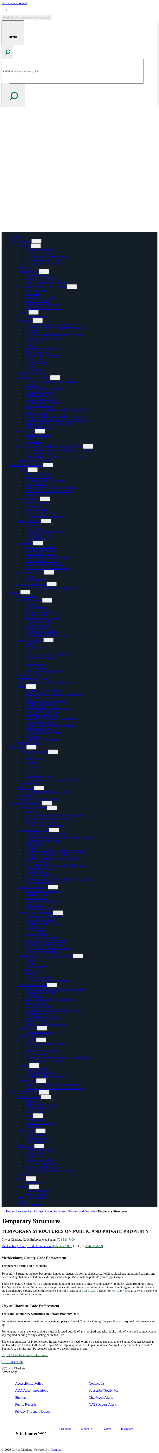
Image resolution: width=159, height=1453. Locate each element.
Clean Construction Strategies (43, 937)
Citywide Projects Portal (32, 985)
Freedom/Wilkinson (37, 908)
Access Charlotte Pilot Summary (45, 1043)
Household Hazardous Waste (42, 618)
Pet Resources (25, 1146)
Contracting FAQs (36, 934)
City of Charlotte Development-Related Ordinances (56, 865)
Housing (22, 469)
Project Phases (33, 996)
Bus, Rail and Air (27, 596)
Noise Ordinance (35, 290)
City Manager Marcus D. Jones (44, 263)
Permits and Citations (38, 1150)
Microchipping (34, 1119)
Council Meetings (28, 271)
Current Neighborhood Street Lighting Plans (52, 588)
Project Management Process (42, 1017)
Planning (30, 960)
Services (14, 592)
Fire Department (27, 783)
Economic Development (32, 808)
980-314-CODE (62, 1246)
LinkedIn (86, 1428)
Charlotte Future (27, 1028)
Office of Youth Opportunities (43, 388)
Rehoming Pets (34, 1153)
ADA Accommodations (31, 1390)
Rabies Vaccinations (37, 1138)
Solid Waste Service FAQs (41, 632)
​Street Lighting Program (32, 584)
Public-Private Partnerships (41, 822)
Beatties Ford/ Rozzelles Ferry (43, 901)
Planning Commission (38, 977)
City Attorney (33, 370)
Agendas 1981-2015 (37, 301)
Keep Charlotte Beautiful (40, 550)
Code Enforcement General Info (44, 516)
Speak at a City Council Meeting (45, 282)
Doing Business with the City (35, 913)
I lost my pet (32, 1126)
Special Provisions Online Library (45, 916)
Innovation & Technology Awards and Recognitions (57, 1057)
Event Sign (31, 697)
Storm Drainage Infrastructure (43, 672)
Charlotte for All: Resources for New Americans (54, 416)
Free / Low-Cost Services (40, 1164)
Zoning (29, 963)
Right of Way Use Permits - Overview (48, 708)
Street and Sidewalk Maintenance (45, 532)
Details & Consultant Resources (44, 944)
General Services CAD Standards (45, 941)
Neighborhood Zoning (38, 477)
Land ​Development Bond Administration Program (55, 858)
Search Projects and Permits (42, 841)
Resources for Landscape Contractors (48, 948)
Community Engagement (40, 554)
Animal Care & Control (23, 1092)
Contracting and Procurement (43, 338)
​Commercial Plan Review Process (45, 834)
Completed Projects (37, 1020)
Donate (21, 1178)
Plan (27, 769)
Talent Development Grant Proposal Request (52, 1084)
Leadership (24, 246)
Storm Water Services (30, 640)
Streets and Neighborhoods (25, 465)
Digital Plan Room (36, 872)
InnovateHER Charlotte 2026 (43, 1061)
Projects (30, 661)
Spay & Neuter (34, 1134)
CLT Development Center (33, 830)
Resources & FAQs (37, 1069)
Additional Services (37, 628)
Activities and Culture (30, 572)
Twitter (106, 1428)
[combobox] (27, 17)
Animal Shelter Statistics (32, 1197)
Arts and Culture (35, 579)
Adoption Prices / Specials (41, 1104)
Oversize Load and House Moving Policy (50, 725)
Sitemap (21, 1397)
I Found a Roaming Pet (39, 1123)
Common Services (36, 967)
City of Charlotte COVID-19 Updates (48, 792)
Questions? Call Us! (37, 848)
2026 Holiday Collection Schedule (46, 635)
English (37, 9)
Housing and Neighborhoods (42, 349)
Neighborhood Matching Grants (44, 564)
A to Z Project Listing (38, 1006)
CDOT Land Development (41, 704)
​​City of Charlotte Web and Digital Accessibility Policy (50, 446)
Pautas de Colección (37, 625)
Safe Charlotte (26, 795)
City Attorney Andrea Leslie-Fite (45, 256)
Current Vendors (35, 930)
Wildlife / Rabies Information (42, 1167)
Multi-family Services (38, 611)
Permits (21, 686)
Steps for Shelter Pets (30, 1204)
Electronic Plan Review (39, 869)
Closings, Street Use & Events (43, 690)
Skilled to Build (26, 1080)
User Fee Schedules (37, 862)
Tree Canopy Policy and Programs (46, 981)
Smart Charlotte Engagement (42, 1050)
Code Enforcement (28, 499)
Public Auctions (34, 927)
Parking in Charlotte (29, 675)
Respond (30, 773)
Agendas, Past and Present (41, 279)
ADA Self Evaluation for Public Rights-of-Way (54, 457)
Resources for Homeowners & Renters (48, 491)
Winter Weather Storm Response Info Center (52, 780)
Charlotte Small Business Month (44, 825)
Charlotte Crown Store (31, 373)
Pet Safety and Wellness (39, 1160)
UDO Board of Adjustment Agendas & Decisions (55, 409)
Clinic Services (26, 1131)
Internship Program (36, 316)
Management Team (36, 1194)
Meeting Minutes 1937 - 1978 (43, 308)
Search (6, 71)
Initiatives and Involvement (33, 377)
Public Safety (17, 747)
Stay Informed (33, 766)
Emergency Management (32, 752)
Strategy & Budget (36, 363)
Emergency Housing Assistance (44, 480)
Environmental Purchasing (41, 951)
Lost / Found (25, 1115)
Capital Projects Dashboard (41, 1013)
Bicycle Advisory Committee (42, 402)
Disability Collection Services (43, 614)
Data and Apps (34, 647)
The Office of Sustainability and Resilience (51, 381)
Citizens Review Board (39, 392)
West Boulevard (34, 905)
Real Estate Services (37, 494)
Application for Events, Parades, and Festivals (53, 694)
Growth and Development (25, 803)
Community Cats (35, 1141)
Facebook (65, 1428)
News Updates (26, 431)
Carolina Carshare (36, 539)
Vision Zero (32, 385)
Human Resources (36, 352)
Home (10, 1211)
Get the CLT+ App (36, 438)
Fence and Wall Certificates (41, 711)
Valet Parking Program (39, 729)
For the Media (33, 442)
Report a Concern (36, 665)
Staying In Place (35, 484)
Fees (27, 651)
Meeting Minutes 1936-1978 (42, 304)
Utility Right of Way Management (46, 701)
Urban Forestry (34, 844)
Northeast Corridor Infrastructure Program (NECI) (55, 989)
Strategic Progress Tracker (33, 461)
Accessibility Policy (29, 1383)
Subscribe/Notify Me (103, 1390)
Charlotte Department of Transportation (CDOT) (54, 328)
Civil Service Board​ (37, 395)
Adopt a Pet (32, 1101)
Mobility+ (23, 1065)
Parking (29, 525)
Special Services (35, 607)
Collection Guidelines (38, 621)
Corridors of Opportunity (32, 887)
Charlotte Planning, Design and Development (45, 956)
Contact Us (24, 267)
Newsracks (31, 736)
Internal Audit (33, 359)
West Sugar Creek (36, 894)
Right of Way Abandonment (42, 715)
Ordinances (32, 294)
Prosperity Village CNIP (40, 992)
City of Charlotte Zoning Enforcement (25, 1355)
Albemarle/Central (36, 898)
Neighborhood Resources (40, 547)
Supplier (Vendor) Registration (43, 923)
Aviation (30, 366)
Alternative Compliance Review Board (49, 423)
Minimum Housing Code (40, 513)
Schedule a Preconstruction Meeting (47, 855)
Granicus (56, 1449)
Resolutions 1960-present (40, 297)
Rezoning (31, 974)
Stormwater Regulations (39, 668)
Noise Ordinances (36, 509)
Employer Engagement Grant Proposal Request (54, 1088)
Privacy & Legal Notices (32, 1411)
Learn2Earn (32, 1047)
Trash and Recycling (29, 600)
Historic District (34, 970)
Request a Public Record (32, 679)
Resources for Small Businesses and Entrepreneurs (56, 815)
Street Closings (34, 528)
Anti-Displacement (36, 413)
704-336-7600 (66, 1239)
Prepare (29, 755)
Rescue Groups (34, 1111)
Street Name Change (37, 535)
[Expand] (36, 241)
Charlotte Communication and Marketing (50, 324)
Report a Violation (36, 502)
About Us (31, 644)
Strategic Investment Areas (41, 1073)
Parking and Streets (29, 521)
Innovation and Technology (42, 356)
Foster (21, 1201)
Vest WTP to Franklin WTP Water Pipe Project (53, 1010)
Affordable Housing (37, 473)
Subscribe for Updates (38, 435)
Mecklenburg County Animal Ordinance (49, 1171)
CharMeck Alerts (101, 1397)
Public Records (25, 1404)
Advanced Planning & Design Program (49, 999)
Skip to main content (14, 3)
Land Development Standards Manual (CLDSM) (55, 851)
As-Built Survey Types (39, 876)
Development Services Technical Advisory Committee (58, 879)
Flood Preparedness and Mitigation (46, 654)
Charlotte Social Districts (40, 399)
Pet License (32, 1157)
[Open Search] (7, 52)
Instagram (127, 1428)
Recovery (31, 762)
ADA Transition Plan (38, 454)
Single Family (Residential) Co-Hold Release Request (58, 837)
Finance (30, 345)
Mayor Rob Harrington (39, 249)
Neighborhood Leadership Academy (47, 557)
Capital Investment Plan (39, 1032)
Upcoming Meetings (37, 275)
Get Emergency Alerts (38, 776)
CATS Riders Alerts (103, 1404)
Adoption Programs (29, 1097)
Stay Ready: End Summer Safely (37, 799)
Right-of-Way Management (41, 739)
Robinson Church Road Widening (46, 1024)
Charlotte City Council (39, 253)
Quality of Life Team (38, 427)
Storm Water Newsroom (39, 658)
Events (29, 576)
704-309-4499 (94, 1246)
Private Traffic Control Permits (43, 732)
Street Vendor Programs (39, 722)
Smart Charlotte (26, 1040)
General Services (35, 342)
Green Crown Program (39, 406)
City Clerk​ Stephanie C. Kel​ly (43, 260)
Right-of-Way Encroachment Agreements (50, 718)
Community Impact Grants (41, 561)
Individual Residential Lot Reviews (46, 883)
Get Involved (25, 543)
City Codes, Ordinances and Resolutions (42, 286)
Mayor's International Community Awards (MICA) (56, 420)
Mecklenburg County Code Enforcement (27, 1246)
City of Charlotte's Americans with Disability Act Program (60, 450)
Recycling (31, 604)
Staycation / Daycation (39, 1108)
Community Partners (37, 1190)
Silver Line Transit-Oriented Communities (42, 1076)
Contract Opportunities (39, 920)
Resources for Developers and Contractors (51, 487)
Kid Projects (32, 1182)
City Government (20, 241)
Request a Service (28, 743)
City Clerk (31, 331)
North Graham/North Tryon (42, 891)
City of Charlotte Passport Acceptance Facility (45, 682)
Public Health (25, 788)
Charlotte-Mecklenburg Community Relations (53, 335)
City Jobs (23, 312)
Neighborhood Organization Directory (48, 568)
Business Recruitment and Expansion (47, 818)
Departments (25, 320)
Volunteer (23, 1174)
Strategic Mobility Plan (31, 1035)
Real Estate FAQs (36, 1003)
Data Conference (35, 1054)
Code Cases (32, 506)
